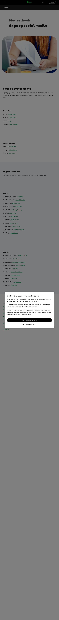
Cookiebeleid (13, 314)
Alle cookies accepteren (29, 320)
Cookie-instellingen (29, 324)
